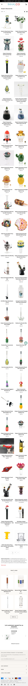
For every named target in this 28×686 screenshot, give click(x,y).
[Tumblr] (11, 684)
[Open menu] (3, 4)
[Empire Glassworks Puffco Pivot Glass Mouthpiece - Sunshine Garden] (7, 66)
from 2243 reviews (14, 628)
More (2, 669)
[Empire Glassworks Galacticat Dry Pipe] (7, 44)
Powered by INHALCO (21, 682)
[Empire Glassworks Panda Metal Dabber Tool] (7, 402)
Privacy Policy (18, 680)
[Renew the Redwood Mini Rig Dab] (7, 268)
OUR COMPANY (4, 665)
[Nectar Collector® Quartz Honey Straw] (7, 602)
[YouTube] (14, 684)
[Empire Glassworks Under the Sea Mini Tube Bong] (7, 202)
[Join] (26, 659)
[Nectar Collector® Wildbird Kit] (21, 582)
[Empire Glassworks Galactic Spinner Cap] (7, 158)
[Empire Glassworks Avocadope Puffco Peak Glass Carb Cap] (7, 112)
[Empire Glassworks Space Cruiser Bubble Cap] (7, 136)
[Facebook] (1, 684)
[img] (14, 627)
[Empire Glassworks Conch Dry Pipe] (7, 468)
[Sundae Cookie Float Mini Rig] (7, 246)
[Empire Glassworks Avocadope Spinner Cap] (7, 89)
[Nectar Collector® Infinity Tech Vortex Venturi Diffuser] (21, 602)
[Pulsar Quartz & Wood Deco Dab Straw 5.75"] (7, 582)
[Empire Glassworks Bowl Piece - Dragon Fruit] (7, 446)
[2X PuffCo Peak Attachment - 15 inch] (7, 291)
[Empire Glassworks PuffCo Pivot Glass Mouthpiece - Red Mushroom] (7, 512)
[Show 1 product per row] (25, 11)
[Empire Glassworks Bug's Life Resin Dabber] (7, 313)
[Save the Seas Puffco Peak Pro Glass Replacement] (7, 490)
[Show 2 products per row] (27, 11)
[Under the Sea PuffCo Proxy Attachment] (7, 224)
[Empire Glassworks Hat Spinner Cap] (7, 180)
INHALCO (4, 680)
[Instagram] (8, 684)
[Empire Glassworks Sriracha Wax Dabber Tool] (7, 424)
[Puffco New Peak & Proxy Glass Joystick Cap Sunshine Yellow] (7, 535)
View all (14, 616)
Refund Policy (5, 681)
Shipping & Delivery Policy (8, 682)
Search (11, 680)
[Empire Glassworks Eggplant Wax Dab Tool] (7, 379)
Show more (3, 565)
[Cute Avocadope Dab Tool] (7, 357)
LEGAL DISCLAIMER (5, 672)
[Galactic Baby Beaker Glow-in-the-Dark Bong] (7, 22)
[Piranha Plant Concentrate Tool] (7, 335)
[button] (3, 636)
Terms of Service (13, 681)
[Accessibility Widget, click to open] (25, 343)
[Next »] (18, 552)
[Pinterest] (5, 684)
